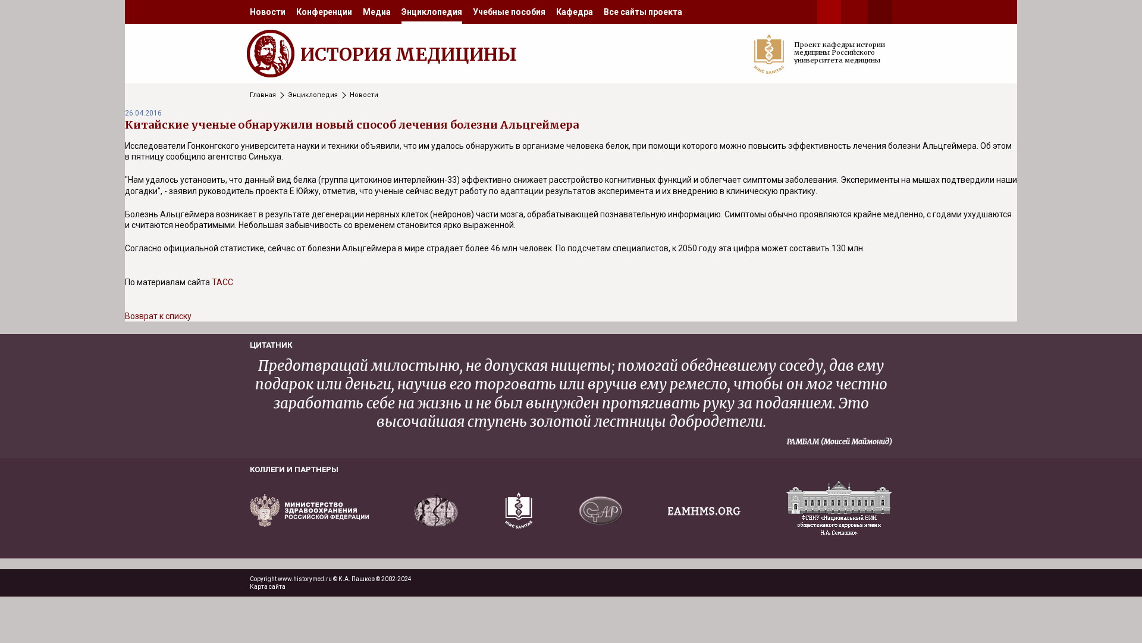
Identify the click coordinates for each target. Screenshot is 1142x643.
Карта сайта (268, 586)
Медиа (377, 12)
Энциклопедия (431, 12)
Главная (263, 95)
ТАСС (222, 282)
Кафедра (574, 12)
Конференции (324, 12)
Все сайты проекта (643, 12)
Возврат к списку (158, 316)
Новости (268, 12)
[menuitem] (268, 12)
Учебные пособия (509, 12)
